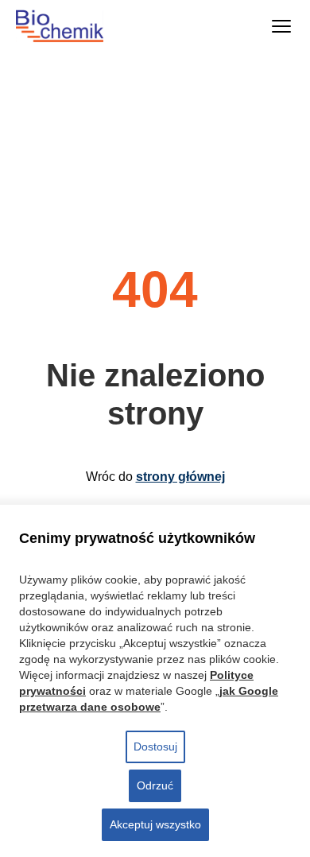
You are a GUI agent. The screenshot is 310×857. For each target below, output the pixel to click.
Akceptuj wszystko (155, 824)
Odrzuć (155, 785)
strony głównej (180, 476)
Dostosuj (155, 746)
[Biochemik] (74, 26)
